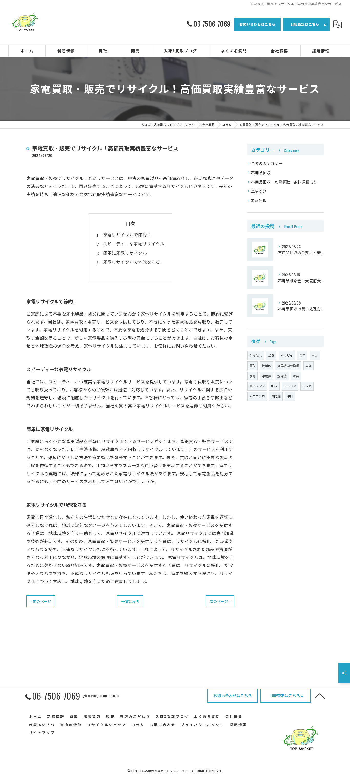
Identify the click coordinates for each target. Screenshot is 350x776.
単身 (271, 355)
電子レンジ (257, 386)
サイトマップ (42, 732)
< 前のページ (40, 601)
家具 (296, 376)
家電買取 (259, 200)
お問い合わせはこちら (257, 24)
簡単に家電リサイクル (125, 253)
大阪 (308, 365)
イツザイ (287, 355)
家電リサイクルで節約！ (127, 234)
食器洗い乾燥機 (288, 365)
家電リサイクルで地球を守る (131, 261)
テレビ (307, 386)
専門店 (276, 396)
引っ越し (255, 355)
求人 (315, 355)
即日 (290, 396)
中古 (274, 386)
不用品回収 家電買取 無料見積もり (284, 182)
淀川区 (266, 365)
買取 (252, 365)
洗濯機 (282, 376)
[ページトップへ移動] (320, 696)
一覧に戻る (130, 601)
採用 (302, 355)
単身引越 (259, 191)
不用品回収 (261, 172)
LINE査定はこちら (305, 24)
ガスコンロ (257, 396)
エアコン (290, 386)
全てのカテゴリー (266, 163)
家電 (252, 376)
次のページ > (220, 601)
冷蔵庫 (266, 376)
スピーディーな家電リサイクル (133, 243)
